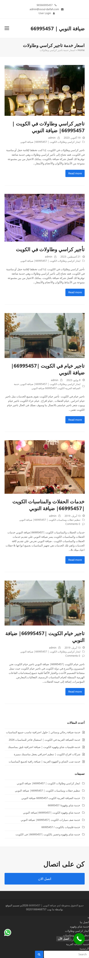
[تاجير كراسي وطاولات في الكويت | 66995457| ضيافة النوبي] (45, 90)
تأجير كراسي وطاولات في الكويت (50, 249)
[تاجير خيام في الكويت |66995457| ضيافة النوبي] (45, 335)
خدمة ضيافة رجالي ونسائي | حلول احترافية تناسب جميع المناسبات (43, 732)
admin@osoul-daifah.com (44, 9)
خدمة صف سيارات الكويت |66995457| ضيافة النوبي (50, 820)
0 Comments (72, 524)
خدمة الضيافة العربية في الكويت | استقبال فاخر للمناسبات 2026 (44, 740)
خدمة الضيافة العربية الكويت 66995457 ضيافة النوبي (50, 798)
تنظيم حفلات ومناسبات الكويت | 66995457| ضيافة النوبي (49, 520)
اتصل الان (44, 878)
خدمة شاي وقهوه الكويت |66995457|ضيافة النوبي (51, 812)
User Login (44, 13)
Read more (75, 173)
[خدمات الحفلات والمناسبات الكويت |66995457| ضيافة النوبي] (45, 467)
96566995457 (45, 5)
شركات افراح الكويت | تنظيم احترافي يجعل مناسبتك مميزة (47, 754)
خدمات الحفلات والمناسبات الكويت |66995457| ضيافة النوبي (48, 505)
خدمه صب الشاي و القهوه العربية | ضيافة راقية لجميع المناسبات (44, 761)
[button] (7, 28)
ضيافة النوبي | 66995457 (58, 28)
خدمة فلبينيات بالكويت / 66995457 (60, 827)
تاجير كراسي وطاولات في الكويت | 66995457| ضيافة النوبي (48, 127)
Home (81, 50)
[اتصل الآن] (79, 939)
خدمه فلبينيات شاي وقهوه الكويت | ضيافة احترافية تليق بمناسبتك (44, 747)
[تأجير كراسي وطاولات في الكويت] (45, 217)
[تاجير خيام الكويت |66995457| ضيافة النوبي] (45, 603)
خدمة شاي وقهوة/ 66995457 (64, 805)
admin (51, 137)
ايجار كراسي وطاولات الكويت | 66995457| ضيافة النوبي (50, 142)
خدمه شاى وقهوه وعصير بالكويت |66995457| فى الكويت (48, 834)
